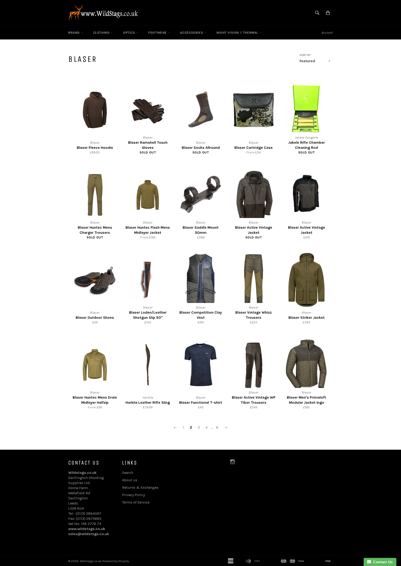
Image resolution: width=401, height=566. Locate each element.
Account (327, 32)
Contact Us (382, 562)
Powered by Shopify (115, 561)
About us (129, 480)
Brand (74, 33)
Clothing (102, 33)
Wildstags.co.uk (90, 561)
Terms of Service (135, 502)
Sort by (305, 55)
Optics (129, 33)
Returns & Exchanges (140, 487)
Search (127, 472)
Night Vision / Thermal (238, 33)
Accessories (192, 33)
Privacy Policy (133, 495)
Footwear (158, 33)
